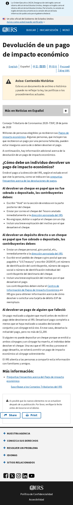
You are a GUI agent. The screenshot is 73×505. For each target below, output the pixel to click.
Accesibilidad (36, 499)
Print (34, 415)
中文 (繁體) (39, 66)
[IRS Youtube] (32, 475)
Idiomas (12, 455)
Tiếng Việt (64, 70)
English (13, 66)
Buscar (31, 30)
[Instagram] (18, 475)
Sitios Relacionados (21, 462)
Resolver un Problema (22, 448)
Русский (65, 66)
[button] (49, 30)
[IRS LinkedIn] (25, 475)
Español (25, 66)
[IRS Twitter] (12, 475)
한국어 (53, 66)
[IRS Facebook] (5, 475)
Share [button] (13, 415)
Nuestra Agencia (18, 433)
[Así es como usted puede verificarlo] (36, 20)
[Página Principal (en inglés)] (9, 29)
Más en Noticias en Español (24, 111)
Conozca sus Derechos (22, 440)
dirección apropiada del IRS (47, 215)
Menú (66, 30)
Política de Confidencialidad (36, 494)
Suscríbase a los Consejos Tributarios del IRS (36, 387)
